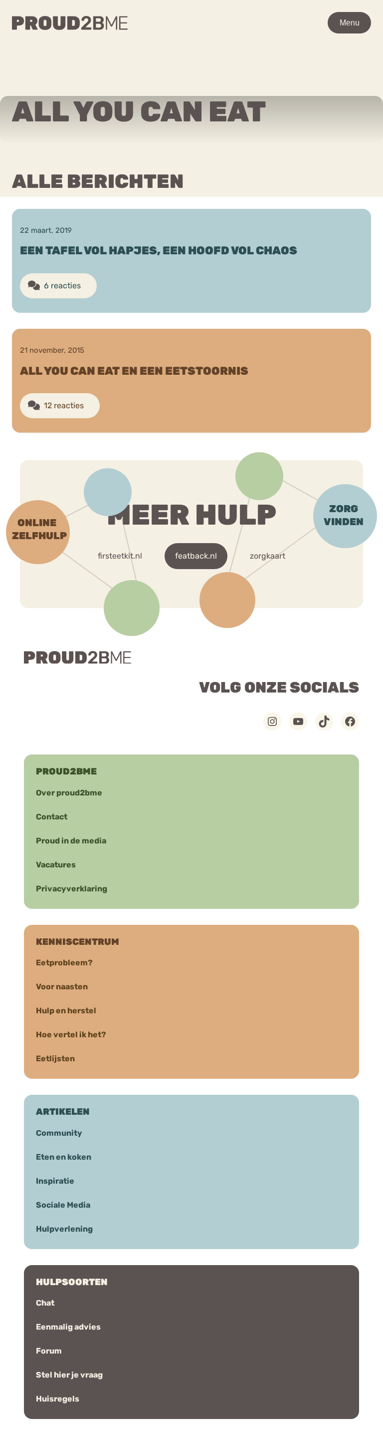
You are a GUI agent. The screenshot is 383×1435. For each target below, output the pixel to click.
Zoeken (296, 51)
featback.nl (196, 556)
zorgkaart (267, 556)
